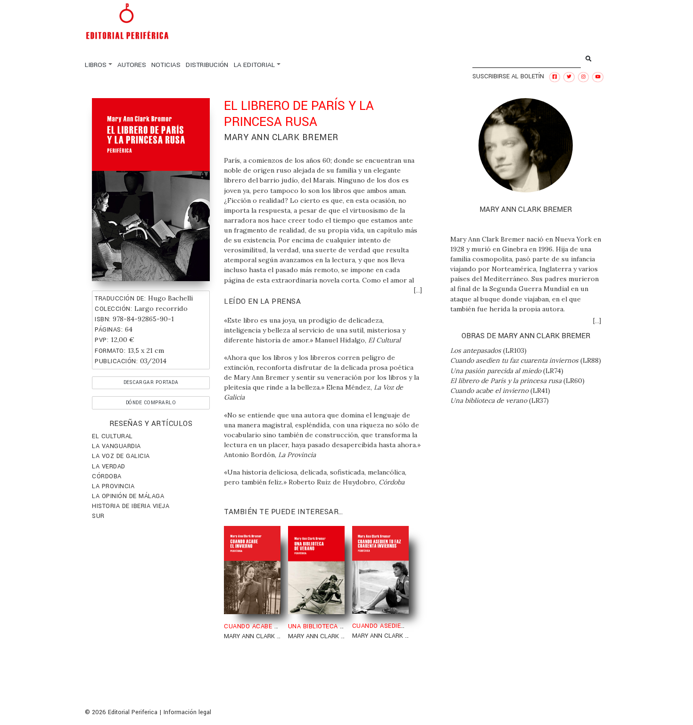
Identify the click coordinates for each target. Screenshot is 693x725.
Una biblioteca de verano (488, 400)
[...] (417, 290)
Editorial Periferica (132, 712)
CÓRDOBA (107, 476)
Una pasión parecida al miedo (495, 371)
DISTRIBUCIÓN (207, 64)
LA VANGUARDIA (116, 446)
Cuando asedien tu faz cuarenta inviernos (514, 360)
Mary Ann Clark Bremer (281, 137)
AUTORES (131, 64)
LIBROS (96, 64)
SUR (98, 516)
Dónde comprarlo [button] (151, 402)
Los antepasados (475, 350)
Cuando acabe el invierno (489, 390)
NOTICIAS (166, 64)
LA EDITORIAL (254, 64)
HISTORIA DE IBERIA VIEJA (130, 506)
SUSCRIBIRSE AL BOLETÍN (508, 76)
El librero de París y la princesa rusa (505, 380)
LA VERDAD (108, 466)
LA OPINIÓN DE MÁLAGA (128, 496)
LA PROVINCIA (113, 486)
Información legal (187, 712)
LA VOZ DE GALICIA (121, 456)
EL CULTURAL (112, 436)
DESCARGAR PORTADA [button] (151, 382)
